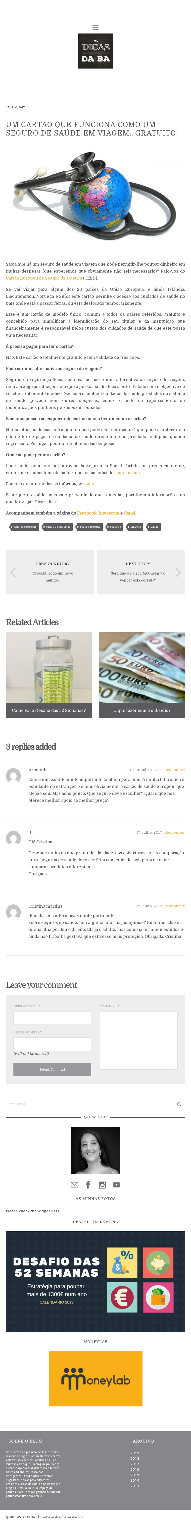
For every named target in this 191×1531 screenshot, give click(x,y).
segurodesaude (90, 526)
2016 (134, 1469)
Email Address (27, 1032)
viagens (136, 526)
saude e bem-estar (58, 526)
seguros (115, 526)
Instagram (108, 513)
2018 (134, 1458)
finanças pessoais (25, 526)
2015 (134, 1474)
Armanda (38, 770)
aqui (90, 484)
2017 (134, 1463)
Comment (109, 1006)
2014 (134, 1480)
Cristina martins (45, 906)
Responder (174, 770)
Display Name (26, 1006)
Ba (31, 832)
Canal (129, 513)
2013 (134, 1485)
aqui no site (128, 472)
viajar (154, 526)
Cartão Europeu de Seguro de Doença (44, 278)
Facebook (86, 513)
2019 (134, 1452)
